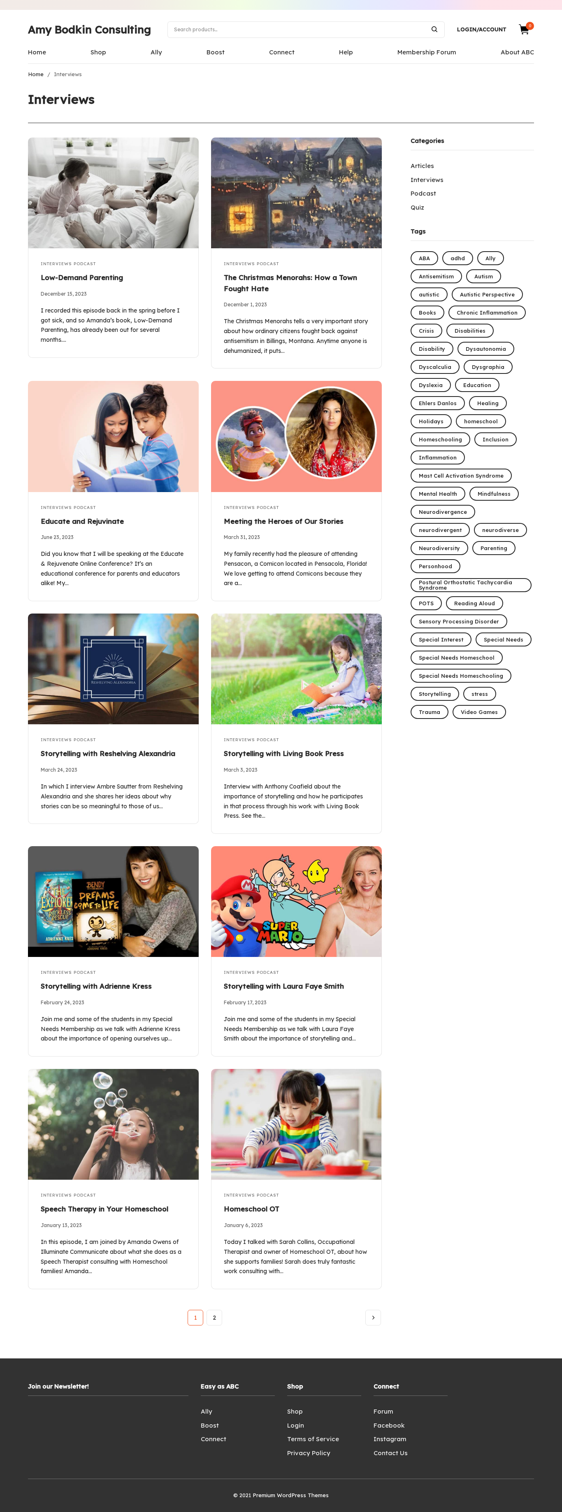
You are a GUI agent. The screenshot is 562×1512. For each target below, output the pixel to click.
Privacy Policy (308, 1453)
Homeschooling (440, 439)
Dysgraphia (488, 367)
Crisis (426, 330)
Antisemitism (436, 276)
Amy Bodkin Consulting (89, 29)
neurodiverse (500, 530)
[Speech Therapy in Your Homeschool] (113, 1124)
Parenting (494, 548)
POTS (426, 603)
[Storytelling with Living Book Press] (296, 669)
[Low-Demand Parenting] (113, 193)
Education (477, 385)
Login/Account (481, 29)
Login (295, 1425)
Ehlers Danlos (438, 403)
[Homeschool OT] (296, 1124)
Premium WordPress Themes (291, 1495)
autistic (429, 294)
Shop (98, 52)
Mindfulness (494, 493)
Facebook (389, 1425)
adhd (458, 258)
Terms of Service (313, 1439)
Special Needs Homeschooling (461, 675)
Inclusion (496, 439)
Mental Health (438, 493)
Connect (282, 52)
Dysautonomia (486, 348)
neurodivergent (440, 530)
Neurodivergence (443, 512)
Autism (483, 276)
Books (427, 312)
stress (479, 694)
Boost (216, 52)
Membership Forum (426, 52)
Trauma (429, 712)
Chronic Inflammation (487, 312)
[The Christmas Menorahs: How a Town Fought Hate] (296, 193)
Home (37, 52)
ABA (424, 258)
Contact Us (391, 1453)
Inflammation (438, 457)
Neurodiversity (439, 548)
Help (346, 52)
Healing (488, 403)
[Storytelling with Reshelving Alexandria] (113, 669)
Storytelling (435, 694)
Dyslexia (431, 385)
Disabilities (470, 330)
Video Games (479, 712)
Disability (432, 348)
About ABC (517, 52)
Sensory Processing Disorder (459, 621)
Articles (422, 166)
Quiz (417, 207)
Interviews (56, 263)
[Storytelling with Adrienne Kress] (113, 901)
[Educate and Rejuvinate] (113, 436)
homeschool (481, 421)
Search (434, 29)
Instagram (390, 1439)
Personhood (435, 566)
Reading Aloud (474, 603)
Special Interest (441, 639)
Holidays (431, 421)
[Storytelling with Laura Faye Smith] (296, 901)
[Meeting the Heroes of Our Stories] (296, 436)
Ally (156, 52)
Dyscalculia (435, 367)
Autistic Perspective (487, 294)
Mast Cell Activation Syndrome (461, 475)
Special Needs (503, 639)
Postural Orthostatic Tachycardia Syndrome (465, 585)
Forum (383, 1411)
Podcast (85, 263)
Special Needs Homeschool (457, 657)
